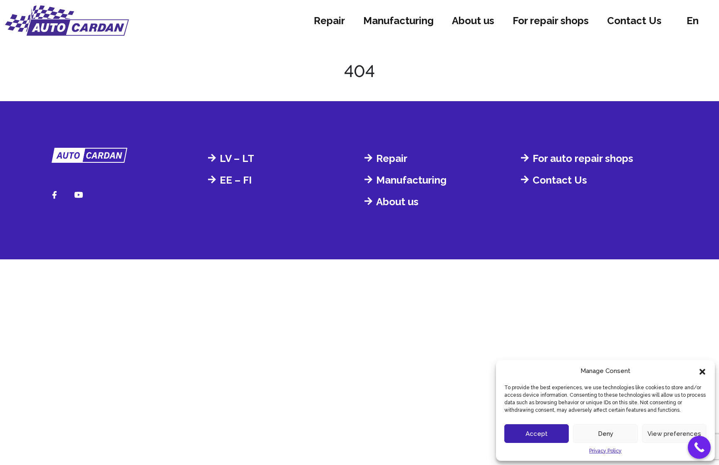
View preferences (674, 434)
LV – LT (237, 158)
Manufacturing (398, 21)
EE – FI (236, 180)
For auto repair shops (583, 158)
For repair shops (551, 21)
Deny (605, 434)
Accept (537, 434)
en (693, 21)
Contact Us (634, 21)
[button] (702, 371)
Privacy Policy (605, 451)
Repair (329, 21)
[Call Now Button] (699, 447)
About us (473, 21)
